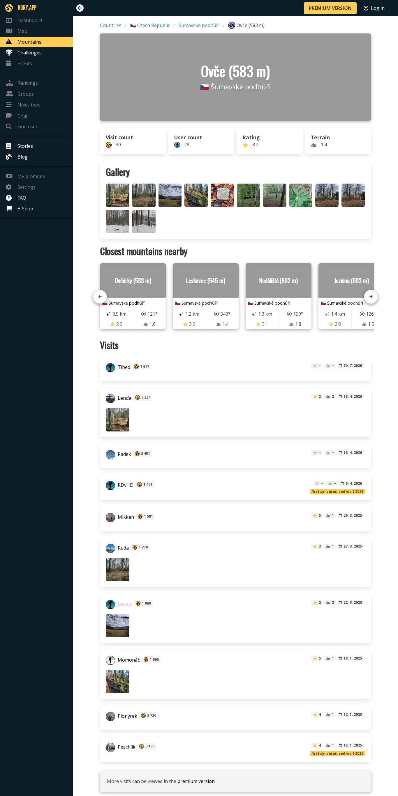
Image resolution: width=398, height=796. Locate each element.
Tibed (123, 367)
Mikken (125, 517)
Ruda (123, 548)
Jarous (124, 604)
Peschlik (126, 747)
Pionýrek (127, 716)
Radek (124, 454)
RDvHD (125, 485)
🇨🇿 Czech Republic (150, 25)
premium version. (196, 781)
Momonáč (128, 660)
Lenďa (124, 398)
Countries (110, 25)
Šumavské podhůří (199, 25)
